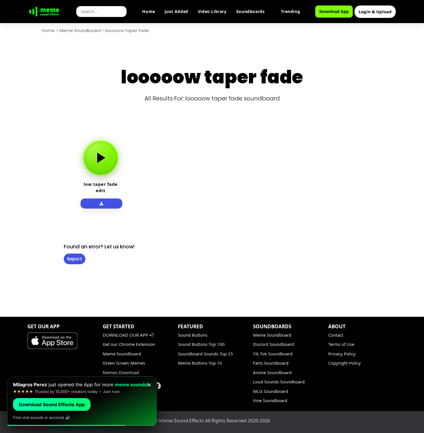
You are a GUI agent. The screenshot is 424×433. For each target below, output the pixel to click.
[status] (82, 401)
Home (148, 11)
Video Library (212, 11)
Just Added (176, 11)
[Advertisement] (29, 219)
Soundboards (250, 11)
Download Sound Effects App (52, 404)
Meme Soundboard (80, 30)
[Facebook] (157, 385)
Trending (290, 11)
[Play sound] (100, 157)
